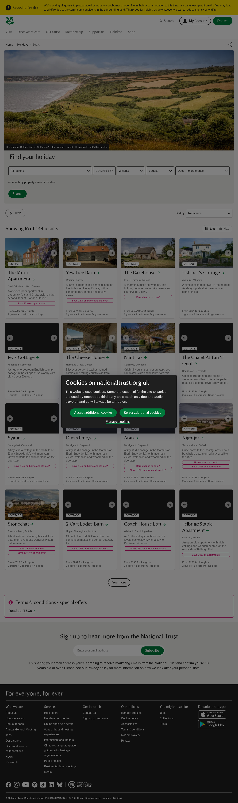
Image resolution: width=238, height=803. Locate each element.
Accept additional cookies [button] (93, 412)
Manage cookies (118, 421)
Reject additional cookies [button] (142, 412)
